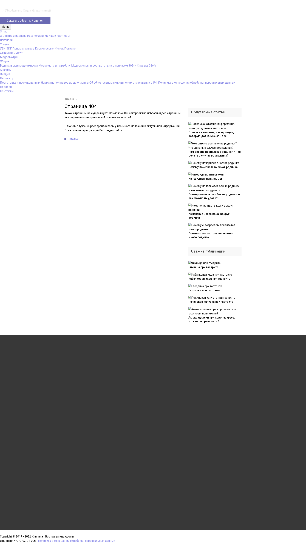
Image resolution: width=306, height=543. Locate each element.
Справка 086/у (146, 65)
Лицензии (19, 35)
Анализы (6, 70)
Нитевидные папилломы (205, 178)
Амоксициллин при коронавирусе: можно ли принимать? (211, 319)
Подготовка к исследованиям (20, 82)
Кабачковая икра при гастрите (209, 278)
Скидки (5, 74)
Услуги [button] (4, 44)
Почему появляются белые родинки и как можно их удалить (214, 196)
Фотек (59, 48)
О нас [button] (3, 31)
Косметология (44, 48)
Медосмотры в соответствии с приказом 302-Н (103, 65)
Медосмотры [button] (9, 57)
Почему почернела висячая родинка (213, 167)
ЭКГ (9, 48)
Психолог (70, 48)
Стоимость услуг (11, 52)
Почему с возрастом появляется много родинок (210, 235)
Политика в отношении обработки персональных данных (196, 82)
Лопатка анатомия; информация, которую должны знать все (211, 134)
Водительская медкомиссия (19, 65)
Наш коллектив (37, 35)
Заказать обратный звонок (25, 20)
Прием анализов (23, 48)
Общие (4, 61)
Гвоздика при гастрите (204, 290)
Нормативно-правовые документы (65, 82)
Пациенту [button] (6, 78)
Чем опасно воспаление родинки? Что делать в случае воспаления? (214, 153)
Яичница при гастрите (203, 267)
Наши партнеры (59, 35)
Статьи (73, 139)
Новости (6, 87)
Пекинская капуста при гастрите (210, 301)
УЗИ (2, 48)
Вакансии (6, 40)
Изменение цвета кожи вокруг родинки (209, 215)
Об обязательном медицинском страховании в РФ (123, 82)
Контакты (7, 91)
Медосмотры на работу (54, 65)
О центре (6, 35)
